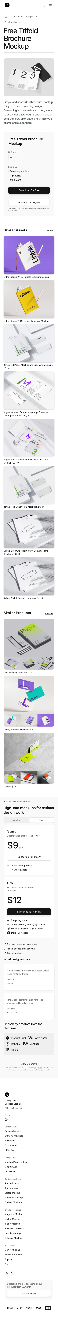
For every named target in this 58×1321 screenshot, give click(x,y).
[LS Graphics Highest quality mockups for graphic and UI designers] (7, 5)
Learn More (29, 1293)
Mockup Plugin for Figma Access (27, 928)
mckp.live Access (19, 933)
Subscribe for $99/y (29, 856)
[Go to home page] (6, 16)
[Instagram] (6, 1119)
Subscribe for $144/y (29, 911)
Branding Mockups (23, 16)
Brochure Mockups (14, 22)
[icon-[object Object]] (43, 5)
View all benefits (29, 1064)
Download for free (29, 190)
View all (50, 230)
